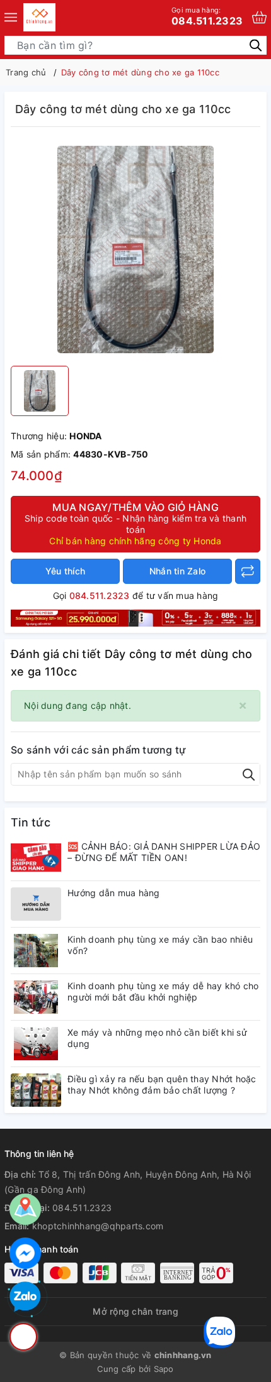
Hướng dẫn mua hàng (113, 892)
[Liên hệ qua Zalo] (25, 1297)
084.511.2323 (207, 16)
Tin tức (30, 822)
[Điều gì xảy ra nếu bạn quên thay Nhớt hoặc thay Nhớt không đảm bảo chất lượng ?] (36, 1090)
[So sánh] (247, 571)
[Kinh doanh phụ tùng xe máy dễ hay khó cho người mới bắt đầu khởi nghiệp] (36, 997)
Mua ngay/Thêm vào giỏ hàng (135, 523)
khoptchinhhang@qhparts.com (98, 1225)
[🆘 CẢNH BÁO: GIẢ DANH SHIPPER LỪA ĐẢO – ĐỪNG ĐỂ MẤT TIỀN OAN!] (36, 857)
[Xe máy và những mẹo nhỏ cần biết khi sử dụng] (36, 1043)
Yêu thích (65, 571)
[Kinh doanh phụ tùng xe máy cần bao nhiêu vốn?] (36, 950)
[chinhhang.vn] (39, 17)
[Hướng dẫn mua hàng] (36, 904)
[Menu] (10, 17)
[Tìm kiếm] (255, 45)
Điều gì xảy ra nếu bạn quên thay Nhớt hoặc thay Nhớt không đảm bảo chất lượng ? (162, 1084)
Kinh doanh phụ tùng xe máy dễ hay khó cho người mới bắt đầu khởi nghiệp (162, 991)
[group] (135, 249)
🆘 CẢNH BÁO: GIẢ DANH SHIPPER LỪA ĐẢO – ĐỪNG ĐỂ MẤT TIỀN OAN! (163, 852)
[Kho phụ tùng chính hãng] (135, 616)
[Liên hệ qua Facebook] (25, 1253)
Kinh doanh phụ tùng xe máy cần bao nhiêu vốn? (160, 945)
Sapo (164, 1369)
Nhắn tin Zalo (177, 571)
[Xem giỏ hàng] (259, 17)
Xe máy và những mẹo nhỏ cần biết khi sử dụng (157, 1038)
